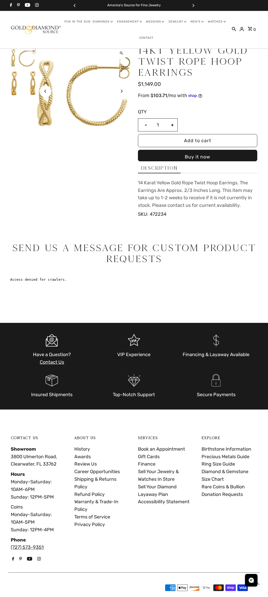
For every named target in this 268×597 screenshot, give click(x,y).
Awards (82, 457)
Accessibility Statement (163, 502)
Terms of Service (92, 517)
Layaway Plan (153, 494)
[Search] (234, 29)
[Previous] (75, 5)
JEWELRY (175, 21)
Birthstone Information (226, 449)
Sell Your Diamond (157, 487)
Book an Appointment (161, 449)
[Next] (193, 5)
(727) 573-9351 (27, 547)
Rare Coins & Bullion (223, 487)
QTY (142, 112)
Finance (146, 464)
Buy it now (197, 157)
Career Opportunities (97, 471)
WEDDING (153, 21)
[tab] (159, 168)
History (82, 449)
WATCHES (215, 21)
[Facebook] (10, 5)
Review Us (85, 464)
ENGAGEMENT (128, 21)
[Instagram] (36, 5)
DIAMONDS (101, 21)
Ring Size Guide (218, 464)
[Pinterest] (18, 5)
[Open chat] (251, 580)
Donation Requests (222, 494)
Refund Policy (89, 494)
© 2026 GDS (24, 588)
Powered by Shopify (63, 588)
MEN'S (195, 21)
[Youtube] (27, 5)
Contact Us (52, 362)
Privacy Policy (89, 524)
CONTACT (146, 38)
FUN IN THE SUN (77, 21)
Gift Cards (149, 457)
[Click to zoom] (121, 53)
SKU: (143, 214)
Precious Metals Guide (225, 457)
